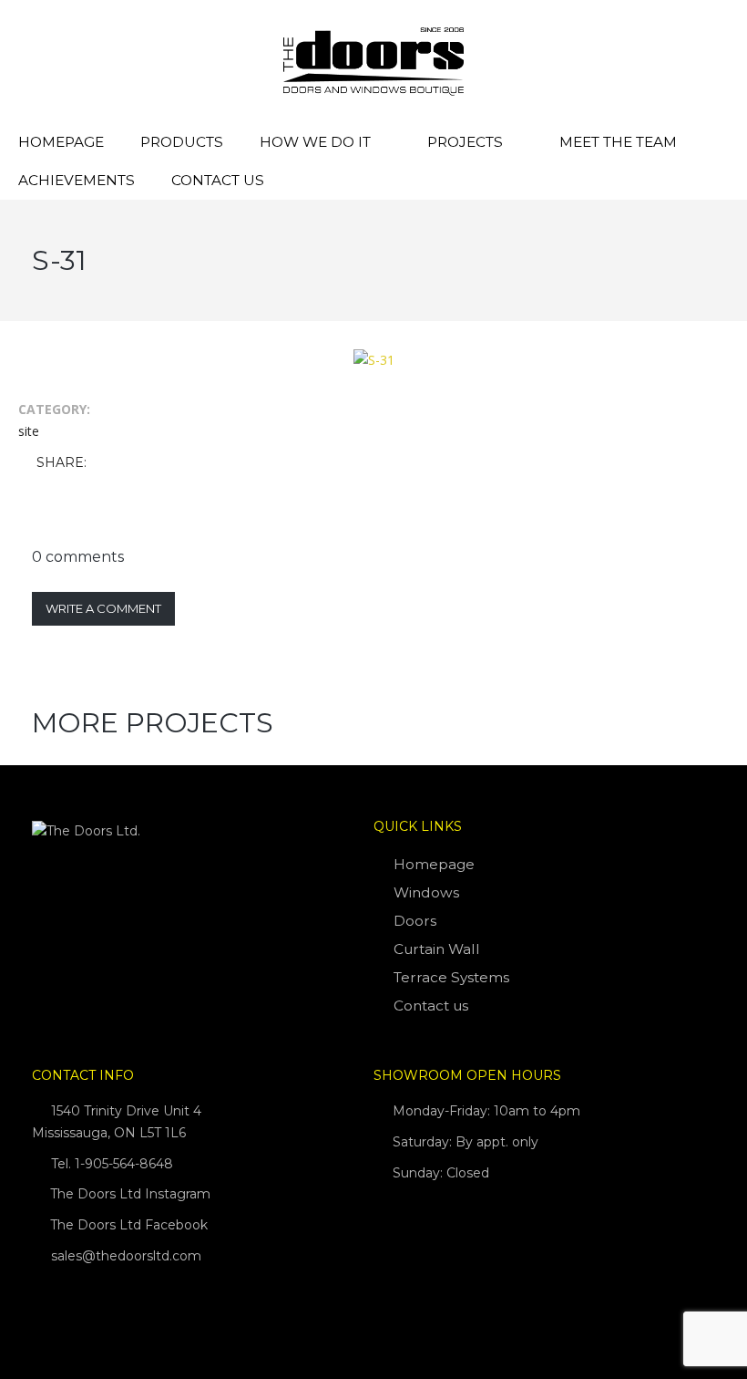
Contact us (217, 180)
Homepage (61, 141)
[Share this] (104, 463)
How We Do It (315, 141)
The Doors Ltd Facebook (127, 1225)
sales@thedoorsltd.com (126, 1256)
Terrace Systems (451, 977)
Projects (465, 141)
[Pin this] (183, 463)
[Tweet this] (130, 463)
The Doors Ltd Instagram (128, 1194)
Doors (415, 920)
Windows (426, 892)
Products (181, 141)
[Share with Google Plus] (157, 463)
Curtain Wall (437, 949)
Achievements (76, 180)
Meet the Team (618, 141)
